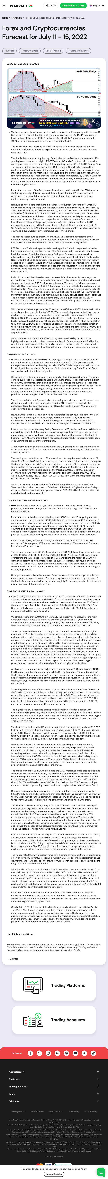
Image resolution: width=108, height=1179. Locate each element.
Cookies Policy (79, 1168)
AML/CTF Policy (91, 1112)
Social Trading (53, 50)
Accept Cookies (54, 1174)
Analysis (17, 17)
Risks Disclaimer (37, 1112)
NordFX (6, 17)
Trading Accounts (68, 1019)
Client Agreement (18, 1112)
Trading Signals (29, 50)
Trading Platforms (68, 985)
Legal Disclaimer (55, 1112)
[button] (4, 5)
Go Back (14, 958)
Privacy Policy (73, 1112)
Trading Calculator (78, 50)
